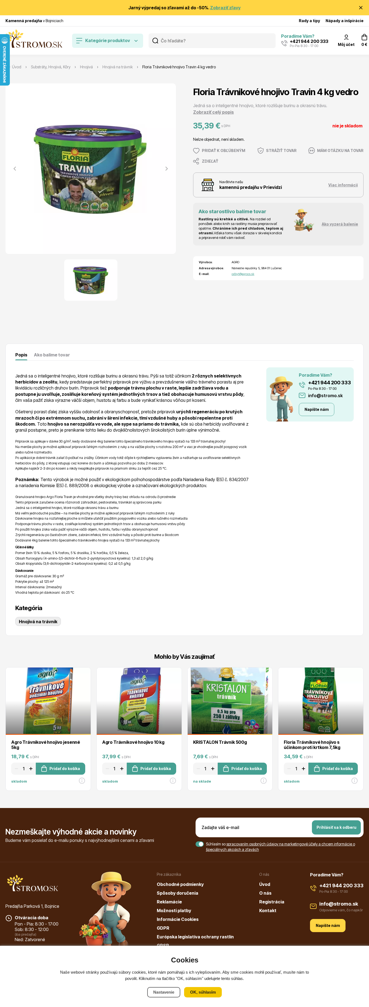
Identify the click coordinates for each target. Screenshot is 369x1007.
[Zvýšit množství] (32, 769)
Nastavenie (163, 992)
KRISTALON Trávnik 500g (220, 742)
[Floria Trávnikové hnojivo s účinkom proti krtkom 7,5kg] (321, 700)
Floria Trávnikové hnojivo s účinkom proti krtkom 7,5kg (312, 744)
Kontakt (267, 910)
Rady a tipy (309, 20)
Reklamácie (169, 901)
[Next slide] (166, 169)
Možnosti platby (174, 910)
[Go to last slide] (6, 723)
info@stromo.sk (325, 395)
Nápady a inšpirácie (345, 20)
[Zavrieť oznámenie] (361, 7)
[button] (90, 280)
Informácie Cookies (178, 919)
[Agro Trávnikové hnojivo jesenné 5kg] (48, 700)
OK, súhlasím (203, 992)
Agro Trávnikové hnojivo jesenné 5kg (45, 744)
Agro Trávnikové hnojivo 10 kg (133, 742)
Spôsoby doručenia (177, 893)
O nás (265, 893)
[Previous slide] (15, 169)
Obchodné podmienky (180, 884)
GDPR (163, 928)
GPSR (163, 945)
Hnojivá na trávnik (38, 621)
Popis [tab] (21, 355)
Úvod (264, 884)
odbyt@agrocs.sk (243, 274)
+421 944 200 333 (329, 382)
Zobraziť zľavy (225, 7)
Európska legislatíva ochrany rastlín (195, 936)
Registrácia (271, 901)
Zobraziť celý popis (213, 112)
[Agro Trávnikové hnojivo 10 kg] (139, 700)
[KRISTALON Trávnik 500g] (230, 700)
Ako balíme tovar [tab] (52, 355)
